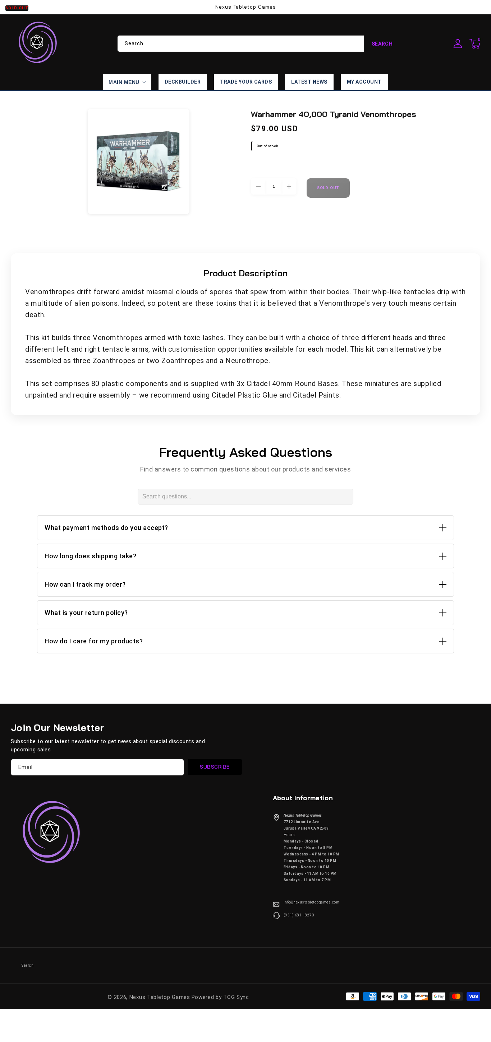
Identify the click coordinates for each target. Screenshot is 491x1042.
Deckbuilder (183, 82)
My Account (364, 82)
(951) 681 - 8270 (299, 915)
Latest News (309, 82)
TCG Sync (236, 997)
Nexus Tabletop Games (159, 997)
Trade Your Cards (246, 82)
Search (382, 44)
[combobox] (259, 44)
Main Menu (124, 82)
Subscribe (215, 767)
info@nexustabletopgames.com (312, 902)
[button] (474, 44)
